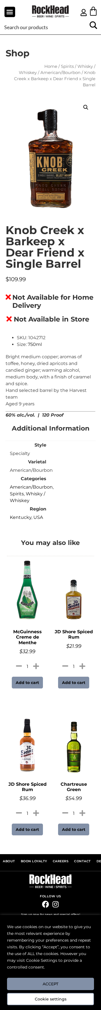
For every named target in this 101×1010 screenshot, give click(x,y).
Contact (82, 861)
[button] (9, 12)
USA (38, 517)
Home (50, 66)
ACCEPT (50, 983)
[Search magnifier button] (93, 27)
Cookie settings (50, 999)
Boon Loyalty (34, 861)
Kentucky (20, 517)
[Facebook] (45, 904)
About (9, 861)
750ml (35, 344)
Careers (61, 861)
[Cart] (93, 11)
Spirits (67, 66)
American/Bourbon (60, 72)
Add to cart (27, 682)
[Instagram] (55, 904)
